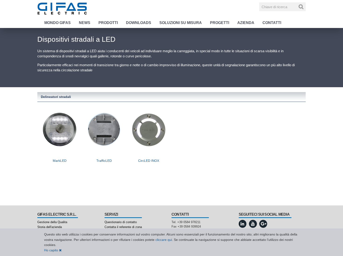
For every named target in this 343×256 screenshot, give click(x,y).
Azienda (245, 23)
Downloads (138, 23)
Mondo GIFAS (57, 23)
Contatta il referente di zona (123, 227)
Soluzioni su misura (180, 23)
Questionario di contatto (121, 222)
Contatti (271, 23)
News (84, 23)
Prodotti (108, 23)
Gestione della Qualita (52, 222)
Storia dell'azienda (49, 227)
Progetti (219, 23)
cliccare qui (163, 240)
